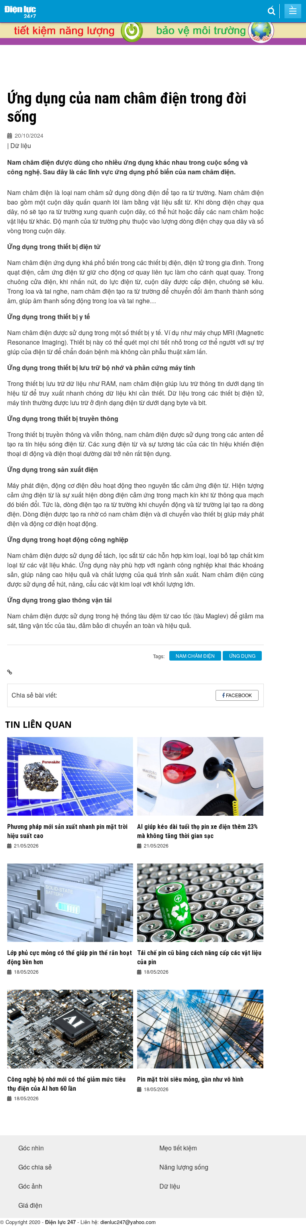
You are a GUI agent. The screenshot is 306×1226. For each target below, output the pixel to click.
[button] (272, 7)
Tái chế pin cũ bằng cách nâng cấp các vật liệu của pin (199, 957)
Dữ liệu (169, 1186)
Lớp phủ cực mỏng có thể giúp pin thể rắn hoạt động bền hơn (69, 957)
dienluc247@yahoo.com (128, 1222)
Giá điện (30, 1205)
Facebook (239, 695)
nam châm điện (195, 655)
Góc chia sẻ (35, 1166)
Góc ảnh (30, 1186)
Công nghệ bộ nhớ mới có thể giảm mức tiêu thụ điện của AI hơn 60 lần (66, 1084)
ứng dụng (242, 655)
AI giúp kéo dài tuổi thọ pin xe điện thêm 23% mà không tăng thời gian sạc (197, 831)
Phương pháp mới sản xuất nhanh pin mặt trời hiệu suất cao (67, 831)
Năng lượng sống (183, 1166)
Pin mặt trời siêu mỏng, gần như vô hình (190, 1079)
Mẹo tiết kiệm (178, 1147)
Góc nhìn (31, 1147)
